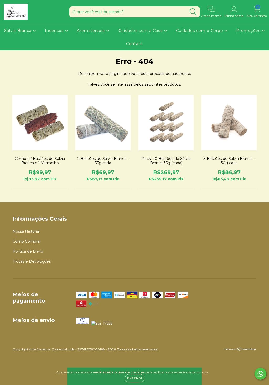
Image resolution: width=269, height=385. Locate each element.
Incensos (55, 30)
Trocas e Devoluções (32, 261)
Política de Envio (28, 251)
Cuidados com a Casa (141, 30)
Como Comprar (27, 241)
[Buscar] (193, 12)
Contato (134, 43)
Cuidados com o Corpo (200, 30)
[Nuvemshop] (240, 350)
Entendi (134, 378)
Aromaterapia (91, 30)
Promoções (249, 30)
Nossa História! (26, 231)
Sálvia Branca (18, 30)
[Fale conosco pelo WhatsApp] (260, 374)
